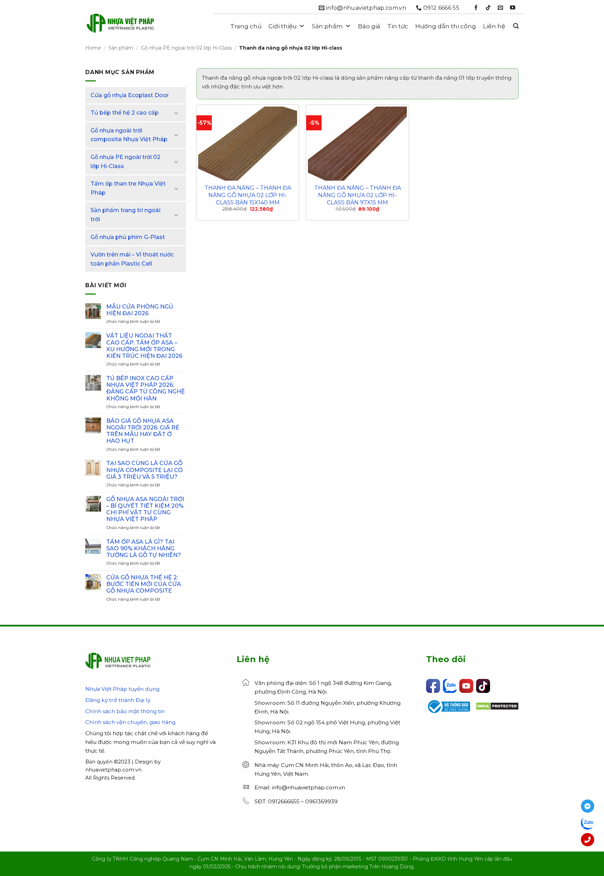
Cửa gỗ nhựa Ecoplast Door (130, 95)
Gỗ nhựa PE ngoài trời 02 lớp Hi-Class (186, 48)
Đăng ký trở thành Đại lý (117, 700)
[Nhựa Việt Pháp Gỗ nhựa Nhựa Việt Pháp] (120, 26)
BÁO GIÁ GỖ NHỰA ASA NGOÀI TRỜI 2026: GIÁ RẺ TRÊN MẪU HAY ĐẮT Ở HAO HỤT (142, 431)
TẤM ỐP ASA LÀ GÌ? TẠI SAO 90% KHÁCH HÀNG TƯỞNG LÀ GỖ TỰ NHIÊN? (143, 548)
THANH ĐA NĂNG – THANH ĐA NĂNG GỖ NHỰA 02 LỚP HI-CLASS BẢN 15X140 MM (247, 195)
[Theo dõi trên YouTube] (512, 8)
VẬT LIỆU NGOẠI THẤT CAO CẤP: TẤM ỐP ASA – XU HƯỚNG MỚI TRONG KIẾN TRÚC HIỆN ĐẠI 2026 (144, 345)
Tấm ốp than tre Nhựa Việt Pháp (128, 188)
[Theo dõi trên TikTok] (488, 8)
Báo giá (369, 26)
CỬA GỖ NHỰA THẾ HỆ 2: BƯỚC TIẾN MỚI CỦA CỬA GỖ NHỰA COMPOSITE (143, 584)
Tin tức (397, 26)
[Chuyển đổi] (176, 113)
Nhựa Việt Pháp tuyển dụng (122, 689)
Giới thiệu (282, 26)
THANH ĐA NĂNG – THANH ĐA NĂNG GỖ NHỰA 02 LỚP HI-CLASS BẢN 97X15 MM (357, 195)
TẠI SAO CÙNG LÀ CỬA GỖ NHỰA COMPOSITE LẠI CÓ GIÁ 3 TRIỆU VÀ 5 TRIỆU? (144, 470)
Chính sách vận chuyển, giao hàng (130, 722)
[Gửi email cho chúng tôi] (500, 8)
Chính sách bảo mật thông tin (125, 711)
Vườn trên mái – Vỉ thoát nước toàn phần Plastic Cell (132, 259)
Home (93, 48)
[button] (516, 26)
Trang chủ (245, 26)
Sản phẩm (327, 26)
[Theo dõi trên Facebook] (476, 8)
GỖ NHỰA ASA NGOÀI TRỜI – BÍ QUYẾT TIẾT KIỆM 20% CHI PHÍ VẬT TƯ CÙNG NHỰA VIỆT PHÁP (145, 509)
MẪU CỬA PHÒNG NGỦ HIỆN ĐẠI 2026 (139, 310)
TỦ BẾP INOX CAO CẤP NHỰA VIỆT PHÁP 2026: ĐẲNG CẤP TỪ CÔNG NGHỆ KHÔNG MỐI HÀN (145, 388)
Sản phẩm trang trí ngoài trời (125, 215)
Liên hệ (494, 26)
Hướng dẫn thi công (445, 26)
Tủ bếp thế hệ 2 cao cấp (125, 112)
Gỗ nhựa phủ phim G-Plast (128, 237)
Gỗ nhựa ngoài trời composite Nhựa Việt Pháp (129, 135)
